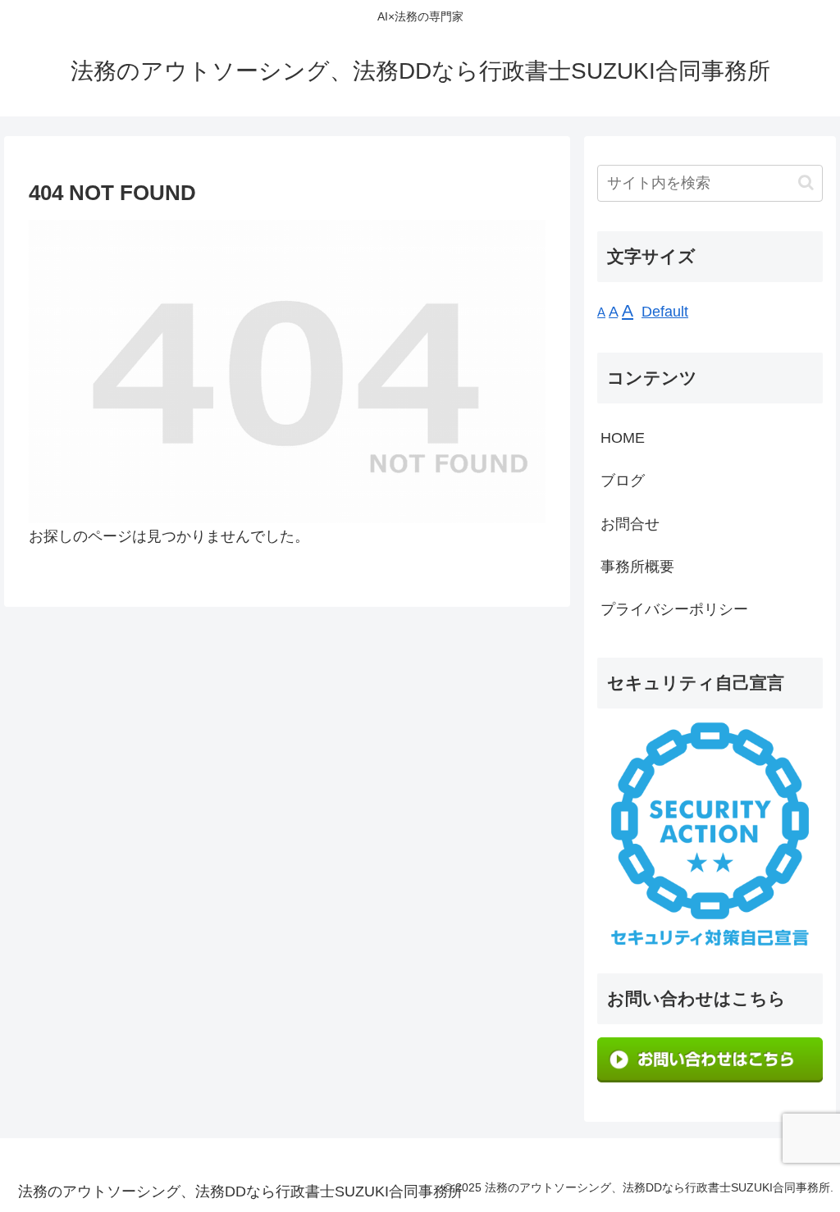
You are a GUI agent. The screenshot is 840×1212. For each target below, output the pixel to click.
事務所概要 (637, 566)
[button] (806, 182)
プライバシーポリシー (674, 609)
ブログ (622, 480)
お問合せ (630, 524)
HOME (622, 438)
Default (664, 311)
